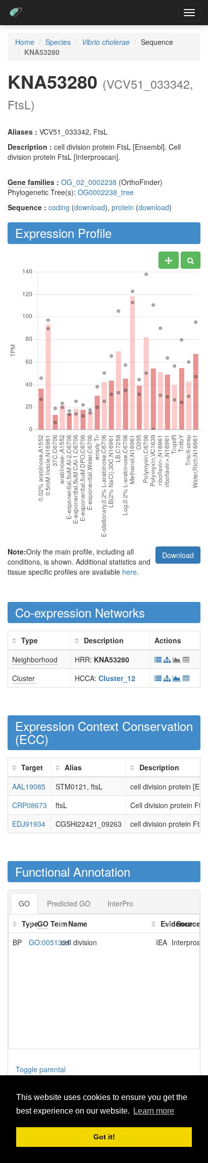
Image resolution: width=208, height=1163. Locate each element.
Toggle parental (41, 1069)
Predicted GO (68, 903)
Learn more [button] (153, 1111)
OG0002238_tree (106, 192)
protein (123, 207)
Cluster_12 (116, 678)
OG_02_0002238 (89, 182)
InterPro (120, 903)
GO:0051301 (49, 942)
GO (24, 903)
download (89, 207)
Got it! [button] (104, 1137)
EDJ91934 (28, 824)
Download (178, 555)
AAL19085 (28, 786)
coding (59, 207)
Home (24, 42)
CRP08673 (29, 805)
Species (58, 42)
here (129, 572)
